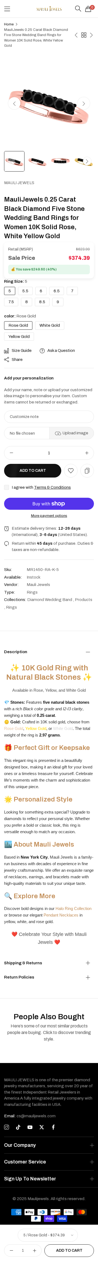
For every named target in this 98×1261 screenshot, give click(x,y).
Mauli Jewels (19, 183)
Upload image (75, 433)
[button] (84, 103)
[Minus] (11, 453)
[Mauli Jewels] (49, 8)
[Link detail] (6, 1127)
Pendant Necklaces (61, 915)
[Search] (78, 8)
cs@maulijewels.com (30, 1116)
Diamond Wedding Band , (50, 599)
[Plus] (86, 453)
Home (9, 24)
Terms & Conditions (52, 487)
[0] (88, 9)
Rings (32, 592)
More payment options (49, 516)
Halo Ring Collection (73, 908)
